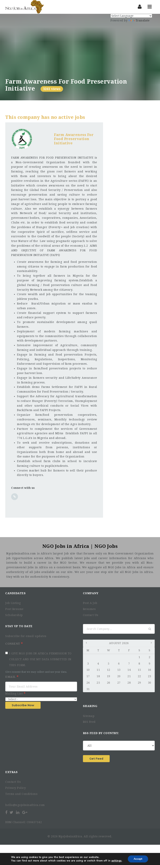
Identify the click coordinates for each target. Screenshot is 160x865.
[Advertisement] (80, 49)
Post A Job (90, 603)
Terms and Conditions (21, 793)
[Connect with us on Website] (14, 496)
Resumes (89, 609)
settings (116, 860)
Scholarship (14, 615)
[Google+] (25, 812)
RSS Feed (89, 721)
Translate (143, 20)
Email (11, 676)
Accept (138, 859)
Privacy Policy (15, 787)
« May (87, 643)
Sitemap (89, 716)
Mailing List (14, 693)
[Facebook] (6, 812)
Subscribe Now (23, 705)
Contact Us (90, 615)
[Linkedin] (17, 812)
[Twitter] (11, 812)
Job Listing (13, 603)
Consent (13, 643)
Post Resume (14, 609)
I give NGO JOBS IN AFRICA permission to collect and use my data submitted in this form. (40, 659)
